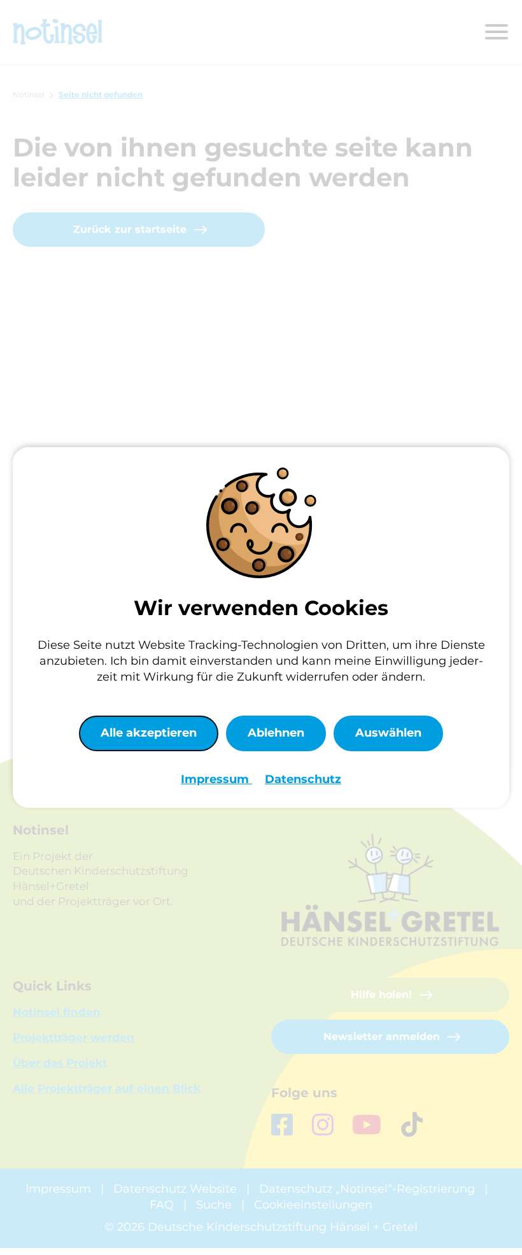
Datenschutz (303, 779)
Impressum (216, 779)
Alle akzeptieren (149, 733)
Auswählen (388, 733)
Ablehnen (276, 733)
